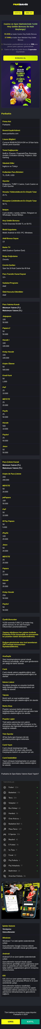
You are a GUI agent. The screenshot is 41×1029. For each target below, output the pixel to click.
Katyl (30, 1022)
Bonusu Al (20, 58)
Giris (10, 1022)
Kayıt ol (18, 13)
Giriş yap (29, 13)
